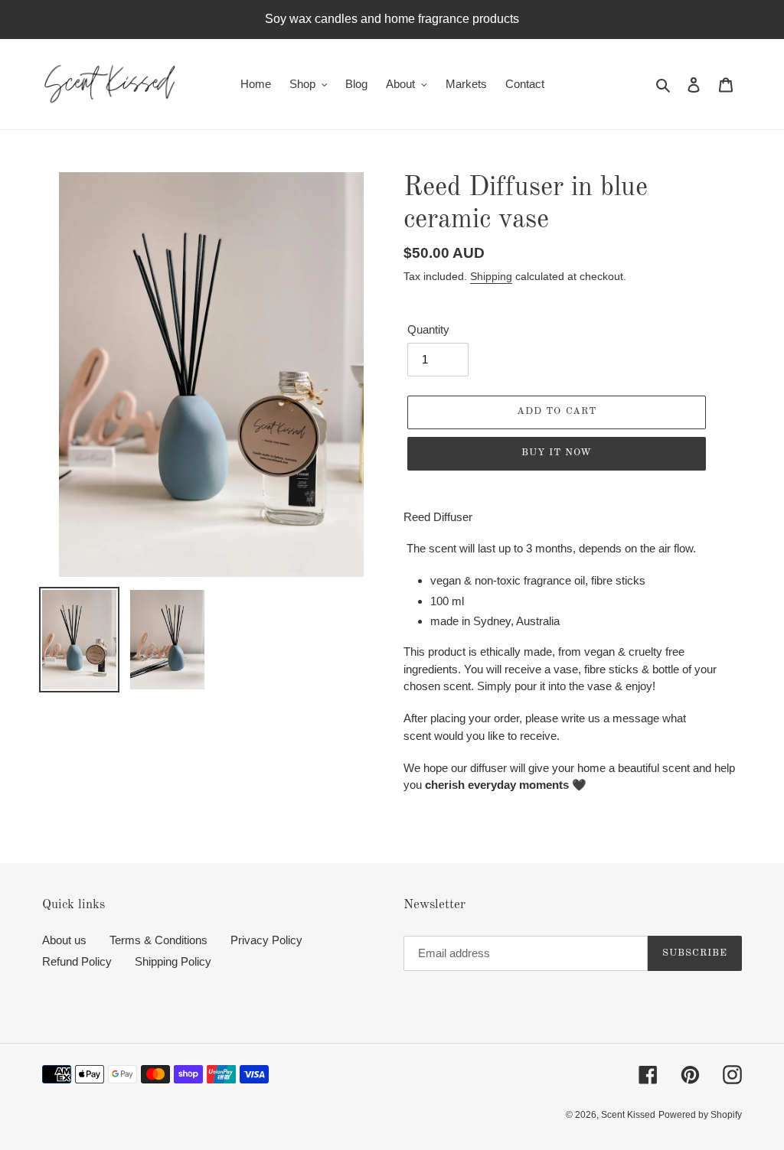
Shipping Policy (173, 961)
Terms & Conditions (158, 939)
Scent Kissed (628, 1114)
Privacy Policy (266, 939)
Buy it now (556, 453)
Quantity (428, 329)
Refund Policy (77, 961)
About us (64, 939)
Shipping (491, 276)
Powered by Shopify (700, 1114)
